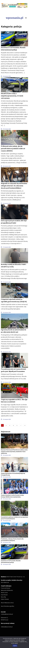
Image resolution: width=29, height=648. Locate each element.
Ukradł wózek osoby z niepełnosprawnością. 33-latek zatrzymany (12, 95)
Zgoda (15, 645)
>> (24, 425)
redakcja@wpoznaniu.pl (7, 614)
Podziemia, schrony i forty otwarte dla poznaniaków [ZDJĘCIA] (12, 539)
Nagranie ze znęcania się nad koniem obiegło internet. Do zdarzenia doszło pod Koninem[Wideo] (14, 185)
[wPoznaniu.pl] (14, 18)
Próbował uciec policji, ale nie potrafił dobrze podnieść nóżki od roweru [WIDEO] (13, 148)
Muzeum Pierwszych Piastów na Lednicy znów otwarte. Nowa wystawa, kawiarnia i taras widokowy (14, 451)
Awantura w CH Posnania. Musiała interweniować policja (11, 561)
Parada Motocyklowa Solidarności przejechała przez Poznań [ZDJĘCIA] (14, 517)
